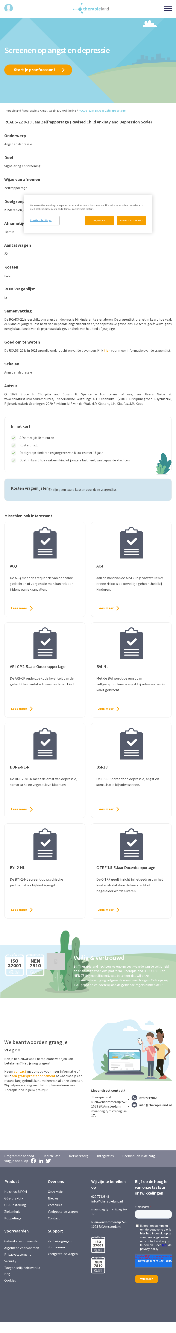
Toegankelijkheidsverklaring (22, 1270)
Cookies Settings (41, 220)
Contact (54, 1218)
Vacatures (55, 1205)
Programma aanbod (19, 1156)
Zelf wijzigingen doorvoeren (59, 1244)
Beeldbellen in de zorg (138, 1156)
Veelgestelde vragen (63, 1211)
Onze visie (55, 1191)
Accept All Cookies (131, 220)
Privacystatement (17, 1254)
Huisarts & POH (15, 1191)
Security (10, 1261)
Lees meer (19, 608)
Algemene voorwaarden (21, 1248)
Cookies (10, 1280)
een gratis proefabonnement (33, 1076)
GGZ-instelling (15, 1205)
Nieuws (53, 1198)
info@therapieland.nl (155, 1105)
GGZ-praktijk (13, 1198)
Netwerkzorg (78, 1156)
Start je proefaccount (34, 69)
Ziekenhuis (12, 1211)
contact (20, 1071)
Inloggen (10, 8)
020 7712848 (148, 1098)
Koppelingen (13, 1218)
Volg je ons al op (16, 1161)
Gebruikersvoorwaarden (21, 1241)
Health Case (51, 1156)
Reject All (99, 220)
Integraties (105, 1156)
